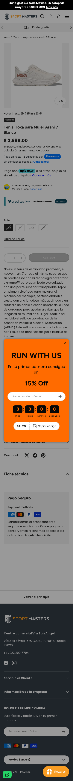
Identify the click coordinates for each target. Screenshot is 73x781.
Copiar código (47, 426)
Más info (52, 7)
